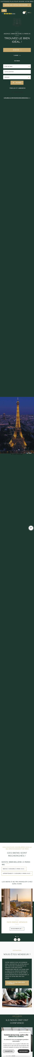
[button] (18, 939)
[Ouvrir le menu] (4, 10)
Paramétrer (9, 1051)
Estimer (17, 60)
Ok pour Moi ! (23, 1051)
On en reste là (23, 1032)
